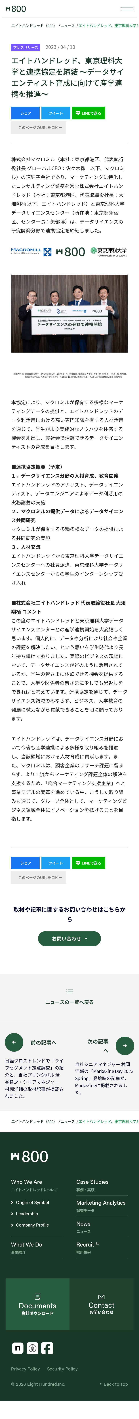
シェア (25, 113)
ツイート (56, 113)
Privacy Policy (25, 1368)
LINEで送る (91, 113)
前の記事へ (44, 1042)
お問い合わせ (66, 938)
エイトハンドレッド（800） (34, 25)
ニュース (68, 25)
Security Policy (62, 1368)
